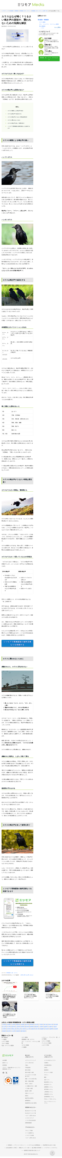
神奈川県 (50, 1024)
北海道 (4, 1024)
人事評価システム (48, 1091)
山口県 (28, 1029)
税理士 (26, 1095)
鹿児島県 (23, 1031)
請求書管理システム (49, 1096)
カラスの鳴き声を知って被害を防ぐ (15, 123)
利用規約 (10, 1145)
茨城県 (22, 1024)
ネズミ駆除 (42, 22)
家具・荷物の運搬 (29, 1081)
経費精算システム (48, 1087)
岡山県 (19, 1029)
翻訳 (45, 1077)
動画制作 (46, 1070)
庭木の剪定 (27, 1070)
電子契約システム (48, 1089)
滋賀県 (45, 1026)
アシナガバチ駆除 (46, 1043)
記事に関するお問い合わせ (27, 975)
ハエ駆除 (4, 1039)
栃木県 (27, 1024)
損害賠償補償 (28, 1122)
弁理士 (45, 1067)
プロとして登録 (29, 1130)
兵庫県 (4, 1029)
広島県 (24, 1029)
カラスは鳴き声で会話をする (13, 113)
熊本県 (9, 1031)
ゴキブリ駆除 (5, 1043)
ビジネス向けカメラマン (50, 1060)
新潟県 (56, 1024)
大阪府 (55, 1026)
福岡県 (51, 1029)
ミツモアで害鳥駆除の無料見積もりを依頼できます (17, 127)
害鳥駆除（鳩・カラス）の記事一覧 (39, 10)
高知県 (47, 1029)
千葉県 (41, 1024)
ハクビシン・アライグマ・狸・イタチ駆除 (51, 1038)
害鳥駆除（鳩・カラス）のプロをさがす (49, 58)
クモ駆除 (24, 1047)
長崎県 (4, 1031)
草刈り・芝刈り (29, 1083)
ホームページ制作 (48, 1072)
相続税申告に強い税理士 (31, 1103)
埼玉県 (36, 1024)
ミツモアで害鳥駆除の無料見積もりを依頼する (17, 643)
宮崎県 (18, 1031)
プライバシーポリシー (19, 1145)
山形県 (13, 1024)
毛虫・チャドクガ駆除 (8, 1045)
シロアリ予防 (45, 1045)
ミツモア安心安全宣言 (30, 1120)
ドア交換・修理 (29, 1088)
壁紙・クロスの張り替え (31, 1078)
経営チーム (5, 1062)
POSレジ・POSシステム (50, 1099)
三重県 (41, 1026)
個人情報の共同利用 (36, 1147)
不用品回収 (27, 1067)
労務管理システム (48, 1094)
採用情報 (4, 1065)
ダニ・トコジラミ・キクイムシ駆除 (49, 24)
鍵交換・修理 (28, 1090)
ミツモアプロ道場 (29, 1135)
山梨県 (18, 1026)
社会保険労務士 (48, 1065)
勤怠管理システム (48, 1082)
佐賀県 (56, 1029)
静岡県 (32, 1026)
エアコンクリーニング (30, 1060)
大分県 (13, 1031)
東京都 (45, 1024)
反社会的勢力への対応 (11, 1147)
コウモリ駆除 (25, 1045)
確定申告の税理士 (29, 1098)
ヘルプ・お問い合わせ (30, 1115)
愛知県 (36, 1026)
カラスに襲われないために (12, 120)
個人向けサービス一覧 (30, 1110)
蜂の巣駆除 (42, 26)
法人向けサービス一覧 (30, 1113)
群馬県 (32, 1024)
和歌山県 (13, 1029)
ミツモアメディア (29, 1118)
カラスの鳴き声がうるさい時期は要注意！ (16, 117)
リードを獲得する (29, 1133)
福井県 (13, 1026)
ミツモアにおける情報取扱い (34, 1145)
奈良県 (9, 1029)
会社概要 (4, 1060)
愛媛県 (42, 1029)
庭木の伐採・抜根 (29, 1072)
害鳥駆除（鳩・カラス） (25, 10)
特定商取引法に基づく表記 (49, 1145)
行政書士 (46, 1062)
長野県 (22, 1026)
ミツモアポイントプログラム (50, 1147)
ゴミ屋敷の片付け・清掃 (31, 1086)
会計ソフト (47, 1079)
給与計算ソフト (48, 1084)
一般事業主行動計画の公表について (31, 1150)
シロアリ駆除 (5, 1041)
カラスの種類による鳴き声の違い (15, 110)
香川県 (37, 1029)
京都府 (50, 1026)
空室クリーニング (29, 1093)
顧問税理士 (27, 1100)
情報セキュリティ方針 (24, 1147)
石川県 (9, 1026)
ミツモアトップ (5, 10)
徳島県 (33, 1029)
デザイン (46, 1074)
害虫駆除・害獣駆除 (14, 10)
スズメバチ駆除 (46, 1041)
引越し (26, 1065)
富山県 (4, 1026)
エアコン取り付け (29, 1062)
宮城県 (9, 1024)
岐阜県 (27, 1026)
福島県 (18, 1024)
